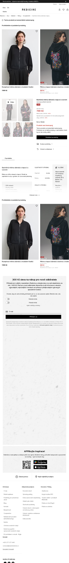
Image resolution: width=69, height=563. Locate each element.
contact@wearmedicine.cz (11, 544)
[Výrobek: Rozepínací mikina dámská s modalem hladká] (20, 57)
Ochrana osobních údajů (10, 523)
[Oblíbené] (63, 10)
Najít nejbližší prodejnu (46, 477)
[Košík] (67, 10)
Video (12, 102)
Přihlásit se (33, 317)
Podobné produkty (52, 137)
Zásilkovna (44, 491)
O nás (4, 491)
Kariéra (5, 520)
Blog (4, 501)
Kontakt (5, 504)
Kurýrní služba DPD (46, 494)
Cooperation (6, 511)
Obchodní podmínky (28, 504)
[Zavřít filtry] (65, 1)
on (8, 8)
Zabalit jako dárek (27, 501)
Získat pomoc (23, 477)
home (5, 12)
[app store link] (40, 467)
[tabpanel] (34, 178)
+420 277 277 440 (9, 540)
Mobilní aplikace (7, 494)
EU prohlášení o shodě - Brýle (11, 532)
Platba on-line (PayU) (47, 503)
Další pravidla (26, 519)
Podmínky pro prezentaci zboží (12, 498)
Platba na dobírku (46, 506)
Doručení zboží (26, 491)
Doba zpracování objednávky (30, 498)
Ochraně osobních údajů (46, 325)
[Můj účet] (60, 10)
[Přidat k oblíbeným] (36, 31)
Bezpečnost (6, 508)
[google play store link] (40, 462)
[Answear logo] (29, 10)
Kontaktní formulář (8, 547)
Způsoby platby (26, 494)
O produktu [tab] (8, 158)
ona (4, 8)
